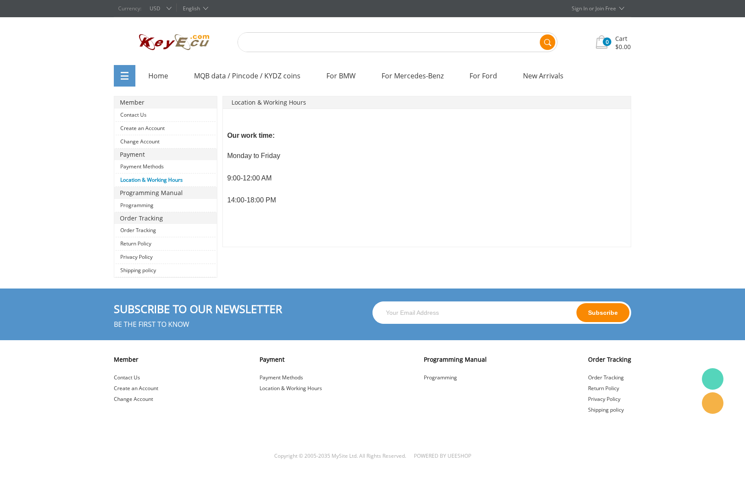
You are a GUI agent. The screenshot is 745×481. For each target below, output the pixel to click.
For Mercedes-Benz (413, 76)
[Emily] (712, 403)
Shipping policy (138, 270)
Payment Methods (142, 166)
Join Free (605, 8)
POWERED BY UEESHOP (442, 455)
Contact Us (133, 114)
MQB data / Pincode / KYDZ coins (247, 76)
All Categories (124, 76)
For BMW (341, 76)
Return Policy (135, 243)
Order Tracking (138, 230)
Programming (136, 205)
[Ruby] (712, 379)
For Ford (483, 76)
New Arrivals (543, 76)
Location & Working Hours (151, 179)
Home (158, 76)
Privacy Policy (136, 257)
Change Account (140, 141)
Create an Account (142, 128)
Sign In (580, 8)
